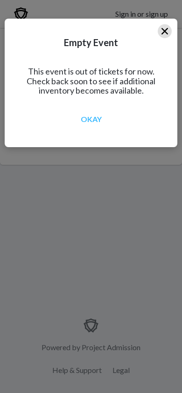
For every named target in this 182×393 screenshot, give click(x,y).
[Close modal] (164, 31)
